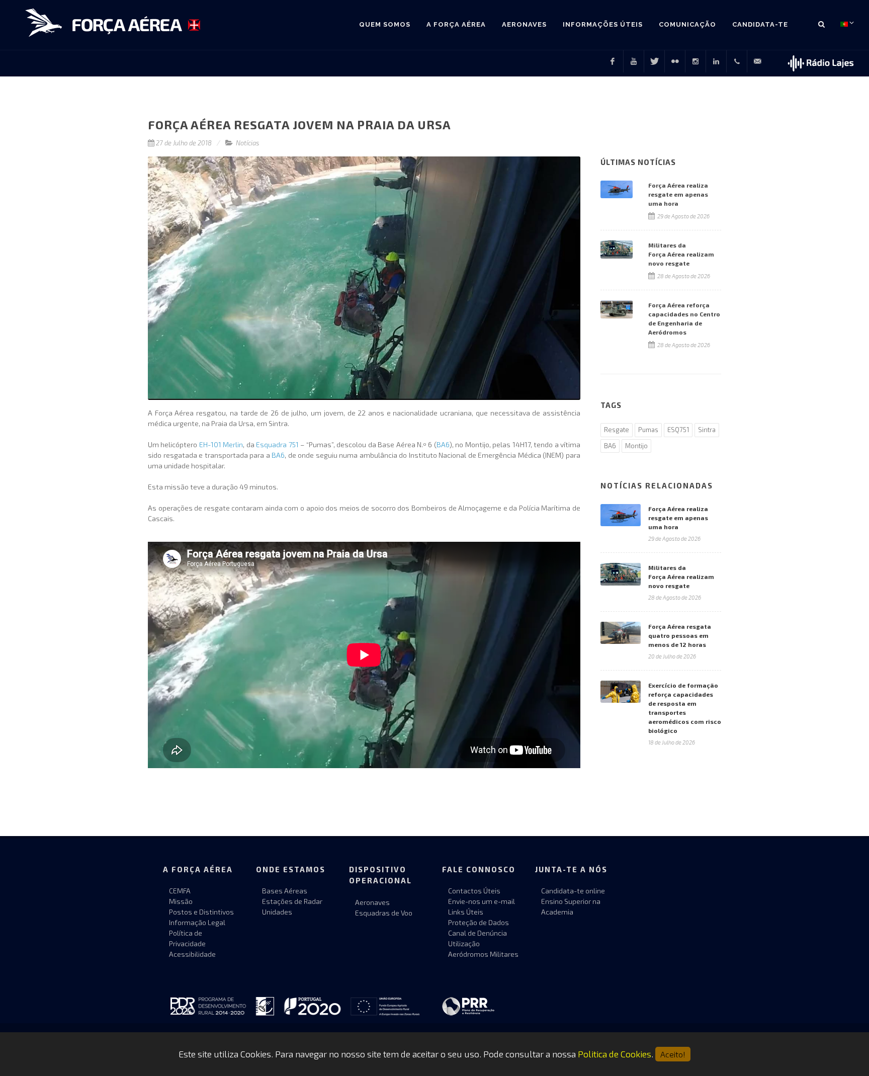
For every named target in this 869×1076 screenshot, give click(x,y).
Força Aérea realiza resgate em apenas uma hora (678, 517)
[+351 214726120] (737, 61)
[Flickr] (675, 61)
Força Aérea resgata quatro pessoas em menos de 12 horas (679, 635)
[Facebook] (612, 61)
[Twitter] (654, 61)
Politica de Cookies (614, 1053)
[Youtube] (634, 61)
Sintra (707, 430)
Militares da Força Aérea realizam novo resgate (681, 576)
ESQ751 (678, 430)
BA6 (443, 444)
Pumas (648, 430)
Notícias (247, 143)
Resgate (616, 430)
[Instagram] (695, 61)
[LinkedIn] (716, 61)
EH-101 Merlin (221, 444)
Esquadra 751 (277, 444)
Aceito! (672, 1054)
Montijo (636, 446)
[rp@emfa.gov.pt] (757, 61)
